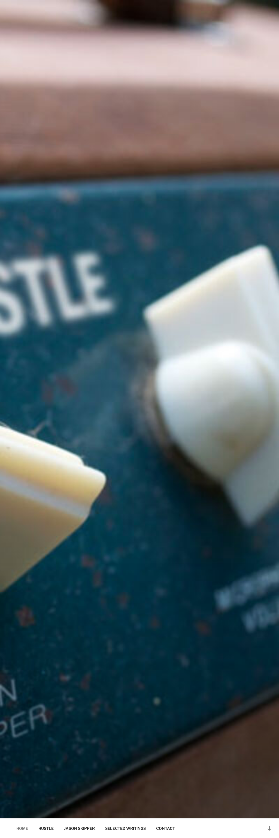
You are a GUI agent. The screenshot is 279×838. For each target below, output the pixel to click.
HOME (22, 828)
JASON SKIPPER (79, 828)
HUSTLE (46, 828)
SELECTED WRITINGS (125, 828)
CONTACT (165, 828)
